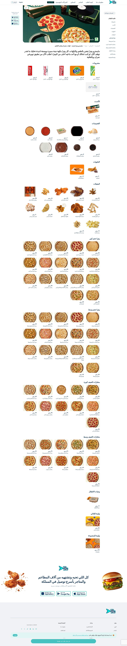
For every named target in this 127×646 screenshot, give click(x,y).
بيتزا (86, 45)
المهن (115, 626)
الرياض (91, 45)
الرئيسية (97, 45)
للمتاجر (115, 630)
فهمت (15, 635)
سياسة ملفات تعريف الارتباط (80, 635)
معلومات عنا (62, 626)
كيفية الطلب (62, 630)
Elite (50, 2)
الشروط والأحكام (89, 630)
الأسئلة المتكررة (89, 626)
